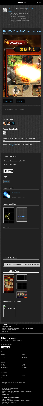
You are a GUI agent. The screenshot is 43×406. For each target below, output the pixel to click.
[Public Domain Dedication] (8, 172)
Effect (10, 9)
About (3, 355)
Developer (4, 378)
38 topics (14, 197)
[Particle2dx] (6, 195)
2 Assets (30, 9)
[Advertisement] (14, 242)
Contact (3, 357)
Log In (12, 144)
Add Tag (6, 181)
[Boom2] (8, 215)
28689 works (21, 197)
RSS (23, 375)
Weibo (24, 365)
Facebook (4, 367)
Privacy (24, 357)
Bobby (10, 11)
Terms (24, 355)
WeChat (24, 367)
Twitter (3, 365)
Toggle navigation (3, 2)
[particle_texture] (22, 214)
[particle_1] (22, 294)
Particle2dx (15, 192)
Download (8, 101)
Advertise (4, 375)
